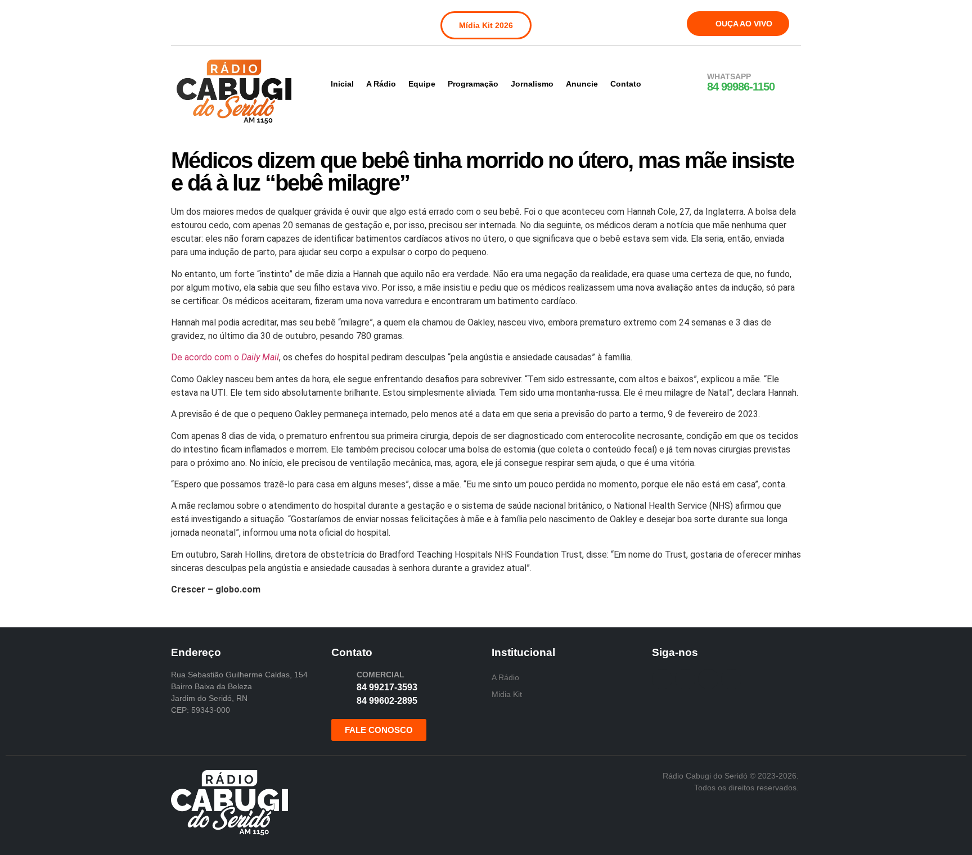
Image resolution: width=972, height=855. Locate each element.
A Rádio (381, 83)
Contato (625, 83)
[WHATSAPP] (692, 82)
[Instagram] (210, 21)
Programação (473, 83)
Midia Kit (507, 694)
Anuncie (582, 83)
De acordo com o (225, 357)
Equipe (421, 83)
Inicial (342, 83)
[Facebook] (187, 21)
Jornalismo (532, 83)
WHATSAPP (729, 76)
